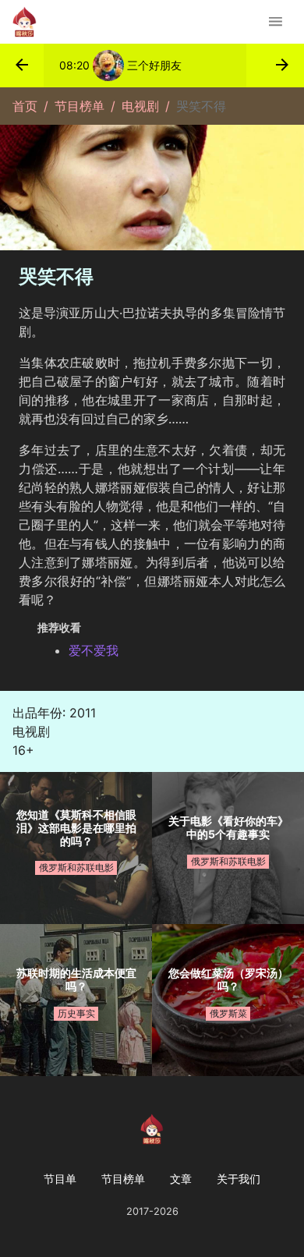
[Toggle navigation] (276, 22)
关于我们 (238, 1178)
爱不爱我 (93, 650)
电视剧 (140, 106)
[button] (22, 65)
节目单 (60, 1178)
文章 (181, 1178)
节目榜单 (79, 106)
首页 (24, 106)
